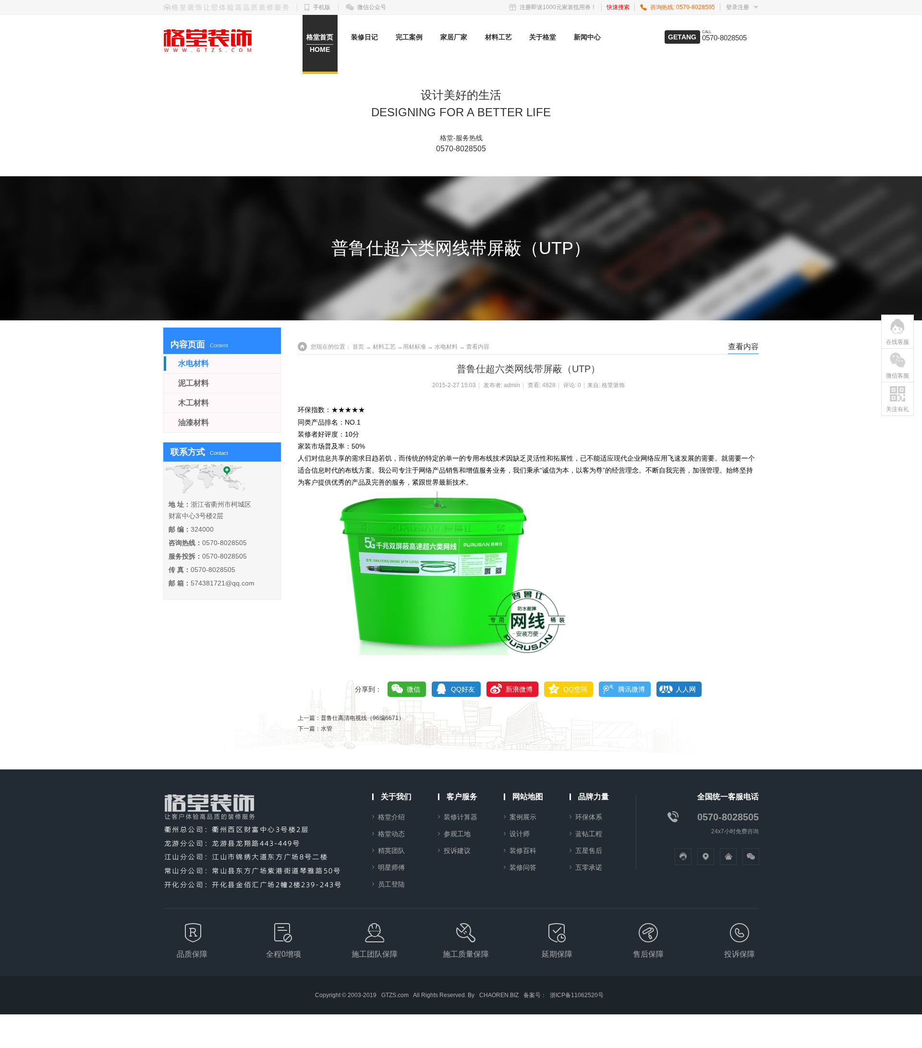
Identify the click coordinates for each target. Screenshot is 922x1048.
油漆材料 (193, 422)
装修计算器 (460, 817)
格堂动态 (391, 834)
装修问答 (523, 867)
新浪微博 (519, 689)
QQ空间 (575, 689)
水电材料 (446, 346)
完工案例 (409, 37)
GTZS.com (395, 995)
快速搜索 (618, 7)
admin (512, 385)
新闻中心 (587, 37)
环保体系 (588, 817)
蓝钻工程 (588, 834)
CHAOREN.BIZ (499, 995)
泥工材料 (193, 383)
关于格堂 (542, 37)
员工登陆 (391, 884)
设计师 (520, 834)
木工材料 (193, 403)
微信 (413, 689)
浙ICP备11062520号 (577, 995)
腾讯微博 (631, 689)
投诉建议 (457, 850)
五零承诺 (588, 867)
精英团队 (391, 850)
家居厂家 (453, 37)
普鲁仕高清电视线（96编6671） (362, 718)
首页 (358, 346)
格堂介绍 (391, 817)
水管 (326, 728)
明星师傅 (391, 867)
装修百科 (523, 850)
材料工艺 (498, 37)
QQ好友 (463, 689)
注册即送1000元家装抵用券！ (558, 7)
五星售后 (588, 850)
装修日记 (364, 37)
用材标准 (414, 346)
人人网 (686, 689)
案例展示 (523, 817)
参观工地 (457, 834)
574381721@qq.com (223, 583)
